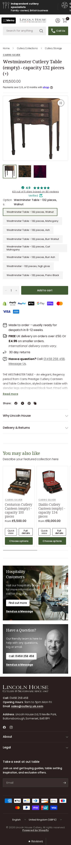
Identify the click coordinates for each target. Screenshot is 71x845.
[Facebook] (6, 727)
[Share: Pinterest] (29, 403)
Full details (26, 532)
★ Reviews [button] (35, 841)
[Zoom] (60, 103)
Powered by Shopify (35, 830)
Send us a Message (19, 611)
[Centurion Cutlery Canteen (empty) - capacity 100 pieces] (19, 482)
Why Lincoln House (17, 415)
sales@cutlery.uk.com (27, 706)
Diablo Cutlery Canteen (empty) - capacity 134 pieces (51, 510)
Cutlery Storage (53, 48)
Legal (7, 747)
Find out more (18, 603)
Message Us (17, 363)
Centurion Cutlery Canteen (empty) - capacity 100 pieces (18, 510)
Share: (7, 403)
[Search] (41, 31)
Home (6, 48)
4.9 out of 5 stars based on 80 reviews (35, 191)
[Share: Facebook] (15, 403)
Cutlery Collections (27, 48)
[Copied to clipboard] (35, 403)
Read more (10, 394)
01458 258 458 (54, 359)
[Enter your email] (64, 782)
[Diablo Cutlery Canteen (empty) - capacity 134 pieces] (52, 482)
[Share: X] (22, 403)
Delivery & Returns (16, 428)
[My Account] (57, 20)
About (7, 736)
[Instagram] (13, 727)
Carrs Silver (11, 55)
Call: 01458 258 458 (21, 656)
